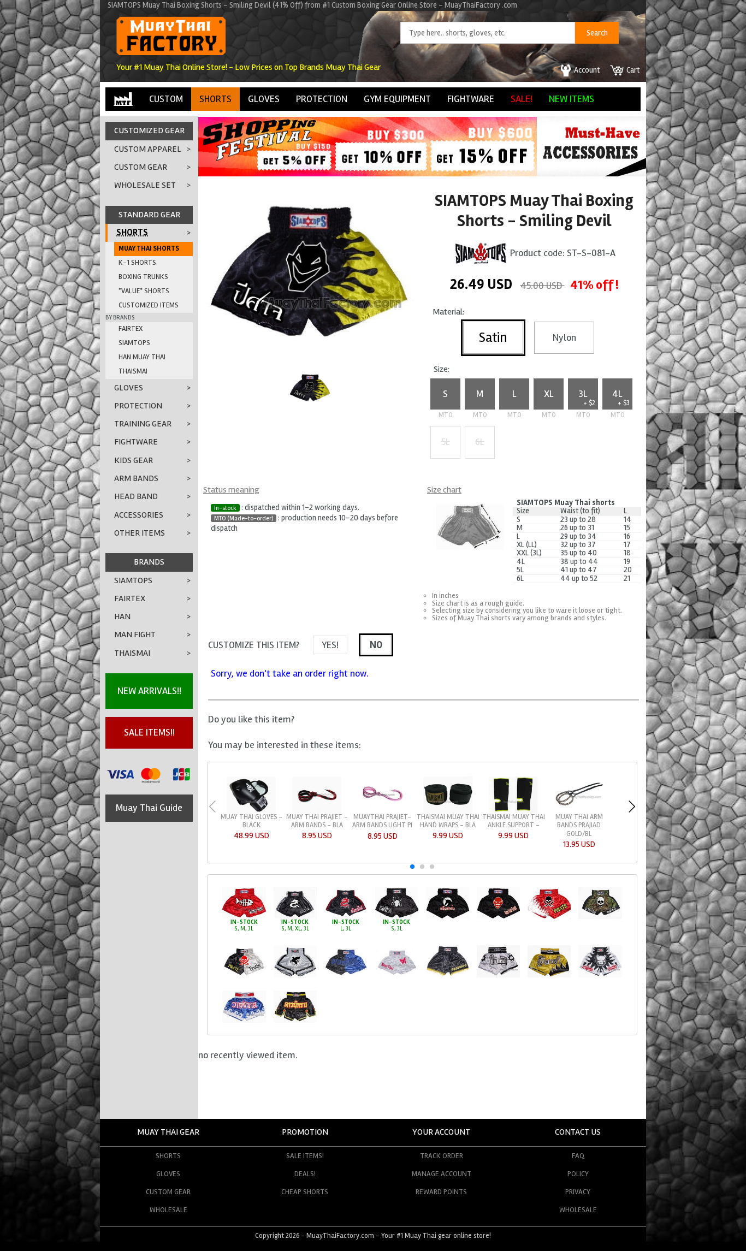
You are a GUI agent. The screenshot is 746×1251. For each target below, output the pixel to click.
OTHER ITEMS (139, 532)
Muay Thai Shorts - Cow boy (251, 821)
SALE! (521, 99)
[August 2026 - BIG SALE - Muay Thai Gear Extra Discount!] (367, 173)
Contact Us (578, 1132)
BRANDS (149, 561)
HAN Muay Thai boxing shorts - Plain (513, 825)
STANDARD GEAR (149, 214)
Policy (578, 1173)
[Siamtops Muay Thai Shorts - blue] (243, 1020)
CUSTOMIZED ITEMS (149, 305)
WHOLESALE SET (145, 185)
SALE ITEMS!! (149, 732)
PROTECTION (321, 99)
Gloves (168, 1173)
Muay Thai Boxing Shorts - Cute (316, 821)
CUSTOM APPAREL (147, 149)
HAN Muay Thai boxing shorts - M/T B (579, 825)
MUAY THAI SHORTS (149, 248)
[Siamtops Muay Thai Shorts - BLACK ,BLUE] (346, 975)
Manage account (441, 1173)
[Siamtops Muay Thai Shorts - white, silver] (498, 975)
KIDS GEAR (133, 460)
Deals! (305, 1173)
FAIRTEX (131, 328)
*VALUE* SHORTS (144, 291)
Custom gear (168, 1191)
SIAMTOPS (134, 343)
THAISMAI (133, 371)
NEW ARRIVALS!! (149, 691)
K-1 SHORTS (137, 262)
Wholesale (168, 1209)
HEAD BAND (136, 496)
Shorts (168, 1155)
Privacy (577, 1191)
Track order (441, 1155)
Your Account (441, 1132)
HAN (122, 616)
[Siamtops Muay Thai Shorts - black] (447, 975)
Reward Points (441, 1191)
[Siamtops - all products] (480, 252)
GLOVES (264, 99)
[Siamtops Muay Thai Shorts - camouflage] (599, 917)
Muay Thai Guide (149, 808)
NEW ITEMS (571, 99)
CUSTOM (166, 99)
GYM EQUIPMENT (397, 99)
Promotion (305, 1132)
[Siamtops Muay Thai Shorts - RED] (243, 917)
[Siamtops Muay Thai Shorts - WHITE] (295, 975)
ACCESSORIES (138, 514)
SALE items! (305, 1155)
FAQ (578, 1155)
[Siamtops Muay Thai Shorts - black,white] (243, 975)
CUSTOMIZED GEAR (149, 130)
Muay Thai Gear (168, 1132)
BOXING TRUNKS (143, 276)
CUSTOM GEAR (140, 167)
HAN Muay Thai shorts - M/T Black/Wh (447, 825)
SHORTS (215, 99)
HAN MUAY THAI (142, 357)
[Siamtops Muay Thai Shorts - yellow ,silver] (549, 975)
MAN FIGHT (135, 634)
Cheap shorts (304, 1191)
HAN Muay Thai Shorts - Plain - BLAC (382, 825)
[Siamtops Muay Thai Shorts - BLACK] (295, 917)
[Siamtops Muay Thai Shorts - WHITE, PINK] (396, 975)
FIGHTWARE (470, 99)
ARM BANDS (136, 478)
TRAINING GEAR (142, 423)
